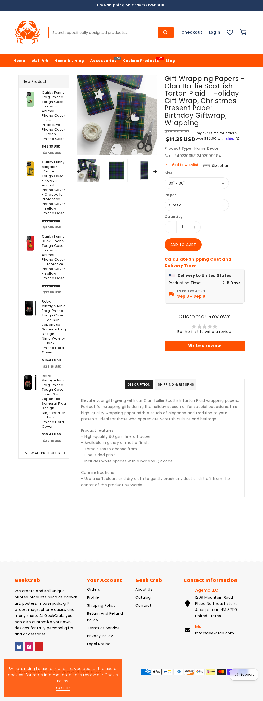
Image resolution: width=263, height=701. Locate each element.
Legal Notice (98, 644)
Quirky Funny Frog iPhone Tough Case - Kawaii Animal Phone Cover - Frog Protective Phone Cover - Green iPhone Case (53, 115)
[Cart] (244, 32)
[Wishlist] (230, 32)
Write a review (204, 346)
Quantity (173, 217)
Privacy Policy (100, 636)
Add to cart (183, 244)
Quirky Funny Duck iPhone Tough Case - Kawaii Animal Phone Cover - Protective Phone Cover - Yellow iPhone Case (53, 257)
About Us (143, 589)
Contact (143, 605)
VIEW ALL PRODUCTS (42, 453)
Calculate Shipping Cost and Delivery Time (198, 262)
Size (169, 173)
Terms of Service (103, 628)
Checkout (191, 32)
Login (214, 32)
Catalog (143, 597)
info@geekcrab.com (214, 633)
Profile (93, 597)
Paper (170, 195)
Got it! (63, 687)
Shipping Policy (101, 605)
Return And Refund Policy (105, 617)
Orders (93, 589)
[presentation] (79, 172)
